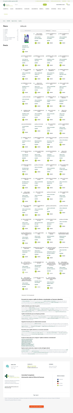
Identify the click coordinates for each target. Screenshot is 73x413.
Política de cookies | (17, 400)
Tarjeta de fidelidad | (56, 398)
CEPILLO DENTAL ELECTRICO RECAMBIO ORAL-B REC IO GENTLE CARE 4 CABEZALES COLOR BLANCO (26, 284)
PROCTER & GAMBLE (11, 39)
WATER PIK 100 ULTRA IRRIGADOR (63, 101)
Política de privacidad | (9, 400)
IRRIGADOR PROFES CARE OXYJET (38, 142)
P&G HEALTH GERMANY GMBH (11, 37)
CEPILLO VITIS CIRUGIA (63, 140)
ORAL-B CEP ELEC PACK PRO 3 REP (39, 223)
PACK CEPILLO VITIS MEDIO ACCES (50, 182)
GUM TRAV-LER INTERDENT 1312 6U (25, 60)
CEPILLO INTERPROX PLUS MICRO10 (63, 60)
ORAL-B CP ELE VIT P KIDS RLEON (50, 223)
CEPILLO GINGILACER (63, 208)
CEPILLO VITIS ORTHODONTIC (62, 155)
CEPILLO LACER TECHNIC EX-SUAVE (25, 223)
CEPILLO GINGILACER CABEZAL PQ (38, 73)
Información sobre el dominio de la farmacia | (43, 398)
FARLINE (11, 32)
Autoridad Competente (28, 375)
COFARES (11, 29)
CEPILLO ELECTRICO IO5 (63, 250)
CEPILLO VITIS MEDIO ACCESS (51, 128)
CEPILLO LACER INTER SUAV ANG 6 (51, 169)
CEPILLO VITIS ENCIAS (38, 167)
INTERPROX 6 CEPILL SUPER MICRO (50, 60)
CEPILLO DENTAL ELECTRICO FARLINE (38, 38)
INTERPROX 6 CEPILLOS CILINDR (51, 101)
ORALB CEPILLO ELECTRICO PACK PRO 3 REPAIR (39, 251)
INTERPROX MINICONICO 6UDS (62, 73)
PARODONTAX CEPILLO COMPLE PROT (26, 251)
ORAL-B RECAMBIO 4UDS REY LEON (38, 266)
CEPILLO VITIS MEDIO (63, 221)
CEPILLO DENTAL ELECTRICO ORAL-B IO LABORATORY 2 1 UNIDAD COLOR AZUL (51, 268)
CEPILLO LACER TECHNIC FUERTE (62, 196)
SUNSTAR (11, 40)
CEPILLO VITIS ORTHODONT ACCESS (39, 87)
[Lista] (24, 30)
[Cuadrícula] (22, 30)
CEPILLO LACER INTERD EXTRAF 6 (26, 73)
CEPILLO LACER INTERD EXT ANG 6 (51, 87)
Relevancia (60, 30)
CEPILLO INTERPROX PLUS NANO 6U (38, 101)
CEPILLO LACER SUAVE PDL (51, 209)
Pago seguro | (16, 398)
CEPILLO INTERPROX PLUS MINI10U (50, 38)
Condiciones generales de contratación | (26, 398)
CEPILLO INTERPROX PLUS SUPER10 (63, 38)
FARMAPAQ (64, 1)
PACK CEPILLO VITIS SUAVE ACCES (50, 142)
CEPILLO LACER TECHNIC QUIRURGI (38, 155)
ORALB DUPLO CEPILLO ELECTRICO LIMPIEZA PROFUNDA (51, 252)
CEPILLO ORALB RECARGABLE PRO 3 (25, 196)
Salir (63, 4)
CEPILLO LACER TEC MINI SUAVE (62, 87)
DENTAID (11, 30)
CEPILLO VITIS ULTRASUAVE (61, 114)
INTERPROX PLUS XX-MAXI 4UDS (38, 60)
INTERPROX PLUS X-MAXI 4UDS (25, 87)
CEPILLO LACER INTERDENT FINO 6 (62, 128)
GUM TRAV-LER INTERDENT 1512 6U (25, 46)
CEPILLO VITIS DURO (38, 126)
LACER (11, 36)
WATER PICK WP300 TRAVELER (50, 237)
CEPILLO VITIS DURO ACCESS (50, 114)
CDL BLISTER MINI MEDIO (25, 127)
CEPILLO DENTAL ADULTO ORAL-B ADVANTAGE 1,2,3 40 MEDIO (25, 238)
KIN (11, 34)
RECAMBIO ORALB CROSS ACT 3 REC (25, 169)
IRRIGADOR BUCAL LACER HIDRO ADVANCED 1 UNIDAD (63, 237)
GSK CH (11, 33)
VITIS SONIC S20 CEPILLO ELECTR (25, 155)
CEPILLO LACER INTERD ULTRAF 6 (39, 182)
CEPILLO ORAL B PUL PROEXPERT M (50, 73)
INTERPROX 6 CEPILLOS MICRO (26, 142)
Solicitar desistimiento (36, 406)
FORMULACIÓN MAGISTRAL (56, 1)
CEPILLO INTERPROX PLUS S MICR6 (38, 114)
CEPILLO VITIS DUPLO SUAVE (63, 182)
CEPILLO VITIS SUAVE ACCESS (38, 196)
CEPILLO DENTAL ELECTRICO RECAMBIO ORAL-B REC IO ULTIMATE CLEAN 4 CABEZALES (63, 268)
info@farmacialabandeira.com (32, 367)
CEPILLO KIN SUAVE (25, 99)
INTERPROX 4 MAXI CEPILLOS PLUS (25, 114)
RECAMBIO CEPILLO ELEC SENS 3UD (25, 182)
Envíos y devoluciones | (9, 398)
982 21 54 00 (31, 366)
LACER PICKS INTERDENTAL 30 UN (50, 155)
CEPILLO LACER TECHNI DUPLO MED (26, 210)
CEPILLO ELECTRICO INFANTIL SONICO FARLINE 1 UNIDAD (50, 283)
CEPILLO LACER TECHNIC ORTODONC (63, 169)
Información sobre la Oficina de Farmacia (33, 377)
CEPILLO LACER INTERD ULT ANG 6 (39, 210)
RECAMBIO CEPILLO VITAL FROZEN (38, 282)
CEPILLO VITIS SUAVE (51, 194)
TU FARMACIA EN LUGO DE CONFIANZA (42, 1)
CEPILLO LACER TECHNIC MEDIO (37, 237)
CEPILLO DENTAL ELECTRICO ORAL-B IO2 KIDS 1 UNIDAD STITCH (26, 267)
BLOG (69, 1)
